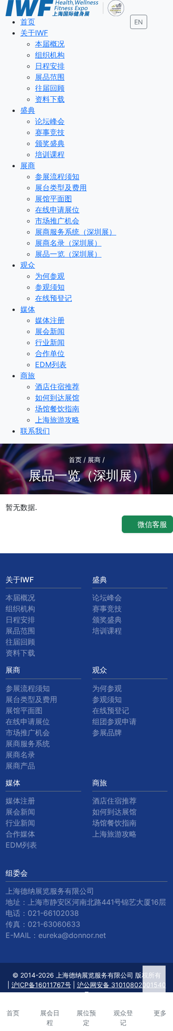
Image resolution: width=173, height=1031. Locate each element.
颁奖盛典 (50, 143)
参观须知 (50, 287)
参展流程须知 (57, 176)
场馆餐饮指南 (57, 408)
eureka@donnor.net (72, 935)
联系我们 (35, 430)
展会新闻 (50, 331)
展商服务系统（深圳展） (75, 231)
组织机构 (50, 54)
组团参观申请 (114, 721)
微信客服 (151, 524)
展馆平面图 (53, 198)
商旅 (27, 375)
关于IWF (34, 32)
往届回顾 (50, 88)
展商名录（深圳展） (68, 242)
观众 (27, 264)
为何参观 (50, 276)
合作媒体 (20, 833)
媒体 (27, 309)
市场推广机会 (57, 220)
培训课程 (50, 154)
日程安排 (50, 65)
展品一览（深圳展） (68, 253)
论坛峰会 (50, 121)
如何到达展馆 (57, 397)
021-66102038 (53, 913)
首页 (27, 21)
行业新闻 (50, 342)
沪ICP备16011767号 (41, 985)
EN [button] (138, 22)
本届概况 (50, 43)
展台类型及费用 (61, 187)
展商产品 (20, 765)
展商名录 (20, 754)
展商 (27, 165)
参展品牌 (107, 732)
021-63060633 (54, 924)
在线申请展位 (57, 209)
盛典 (27, 110)
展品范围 (50, 77)
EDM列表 (50, 364)
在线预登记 (53, 298)
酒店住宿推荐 (57, 386)
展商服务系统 (28, 743)
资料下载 (50, 99)
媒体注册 (50, 320)
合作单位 (50, 353)
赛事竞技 (50, 132)
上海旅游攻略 (57, 419)
